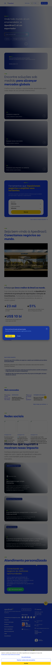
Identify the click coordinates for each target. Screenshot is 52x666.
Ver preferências (26, 657)
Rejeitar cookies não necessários (26, 660)
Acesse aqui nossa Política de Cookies (10, 654)
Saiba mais (9, 336)
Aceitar (26, 663)
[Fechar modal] (46, 329)
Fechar (19, 336)
